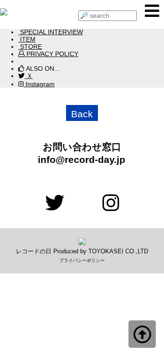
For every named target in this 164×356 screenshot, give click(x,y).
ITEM (27, 39)
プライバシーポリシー (82, 260)
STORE (30, 46)
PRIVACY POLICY (51, 54)
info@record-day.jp (76, 159)
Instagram (39, 84)
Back (82, 114)
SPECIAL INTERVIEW (50, 32)
